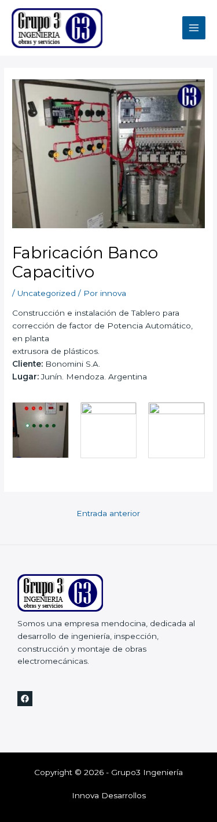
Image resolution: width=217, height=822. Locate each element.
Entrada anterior (108, 513)
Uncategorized (46, 293)
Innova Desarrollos (109, 795)
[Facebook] (24, 698)
